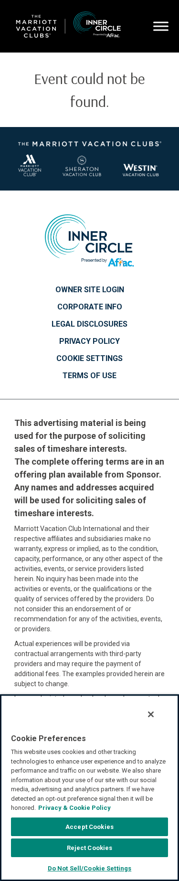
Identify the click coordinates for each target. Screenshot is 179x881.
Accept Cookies (89, 826)
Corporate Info (89, 307)
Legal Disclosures (89, 324)
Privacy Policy (89, 341)
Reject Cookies (90, 847)
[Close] (150, 714)
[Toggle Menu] (160, 26)
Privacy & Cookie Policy (74, 807)
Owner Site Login (89, 290)
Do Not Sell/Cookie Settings (90, 868)
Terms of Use (89, 376)
